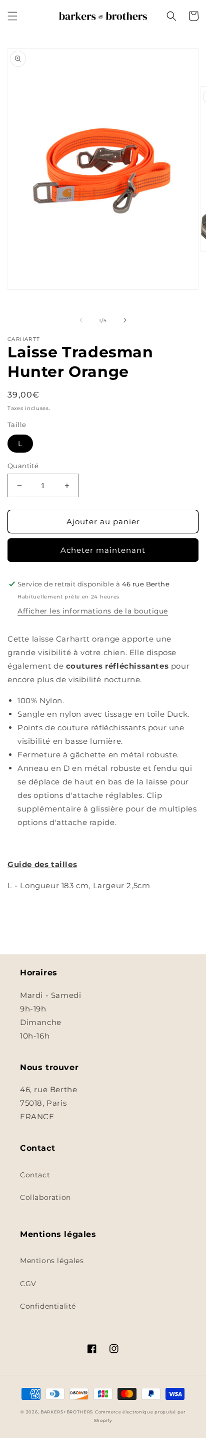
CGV (28, 1283)
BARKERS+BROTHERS (66, 1411)
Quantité (23, 466)
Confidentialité (48, 1306)
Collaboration (45, 1197)
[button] (13, 16)
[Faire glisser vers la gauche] (81, 320)
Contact (35, 1174)
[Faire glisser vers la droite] (125, 320)
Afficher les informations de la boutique (93, 610)
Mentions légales (52, 1260)
